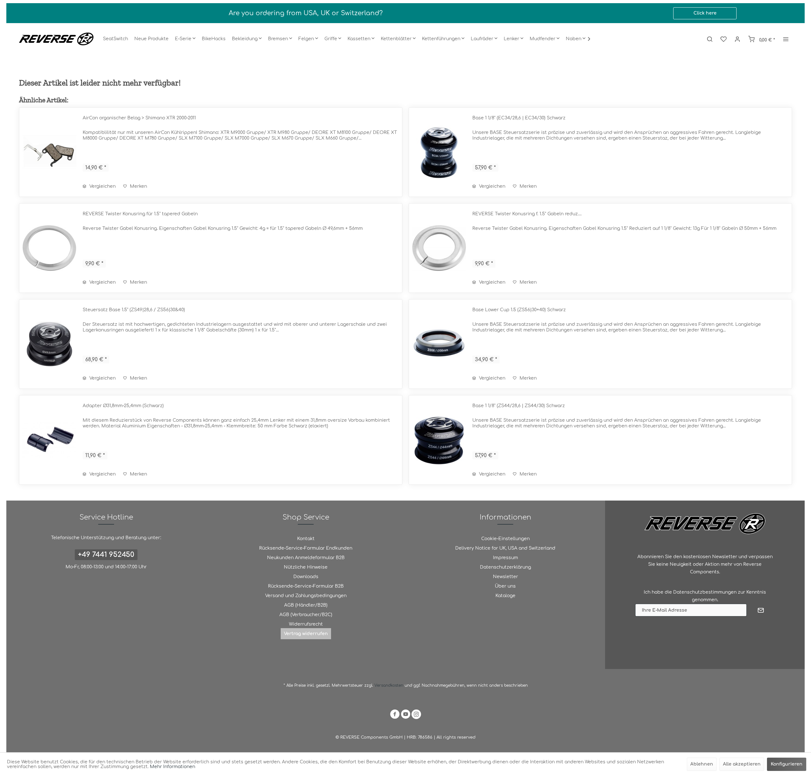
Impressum (505, 557)
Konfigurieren (786, 764)
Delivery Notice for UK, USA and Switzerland (505, 548)
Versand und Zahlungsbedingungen (306, 595)
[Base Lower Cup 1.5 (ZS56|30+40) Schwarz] (439, 344)
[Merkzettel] (723, 39)
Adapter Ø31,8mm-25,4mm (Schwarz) (123, 405)
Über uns (505, 586)
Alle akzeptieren (742, 764)
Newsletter (505, 576)
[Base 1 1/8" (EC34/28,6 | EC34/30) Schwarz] (439, 152)
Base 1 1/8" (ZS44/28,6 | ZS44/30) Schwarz (518, 405)
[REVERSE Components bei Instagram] (416, 715)
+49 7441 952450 (106, 554)
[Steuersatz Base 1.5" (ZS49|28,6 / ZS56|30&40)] (49, 344)
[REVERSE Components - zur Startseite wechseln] (56, 39)
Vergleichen (102, 186)
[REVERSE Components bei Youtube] (405, 715)
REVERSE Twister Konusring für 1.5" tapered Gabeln (140, 213)
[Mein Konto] (737, 39)
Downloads (305, 576)
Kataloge (505, 595)
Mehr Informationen (172, 766)
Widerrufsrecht (306, 624)
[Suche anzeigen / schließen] (709, 39)
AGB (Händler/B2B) (306, 605)
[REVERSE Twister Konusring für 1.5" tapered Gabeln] (49, 248)
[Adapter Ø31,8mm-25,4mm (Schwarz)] (49, 440)
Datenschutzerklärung (505, 567)
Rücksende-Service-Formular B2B (306, 586)
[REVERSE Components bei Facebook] (394, 715)
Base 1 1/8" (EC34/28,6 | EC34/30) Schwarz (518, 118)
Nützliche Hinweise (306, 567)
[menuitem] (115, 39)
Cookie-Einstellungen (505, 538)
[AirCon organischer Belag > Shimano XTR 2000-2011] (49, 152)
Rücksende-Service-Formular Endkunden (305, 548)
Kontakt (306, 538)
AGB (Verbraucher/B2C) (305, 614)
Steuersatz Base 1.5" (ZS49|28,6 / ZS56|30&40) (134, 309)
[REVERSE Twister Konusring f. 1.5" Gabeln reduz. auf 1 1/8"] (439, 248)
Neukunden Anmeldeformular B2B (306, 557)
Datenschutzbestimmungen (705, 592)
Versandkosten (388, 685)
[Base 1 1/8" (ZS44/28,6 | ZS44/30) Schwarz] (439, 440)
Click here (705, 13)
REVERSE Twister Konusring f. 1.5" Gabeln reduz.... (527, 213)
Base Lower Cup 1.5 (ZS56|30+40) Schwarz (519, 309)
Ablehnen (701, 764)
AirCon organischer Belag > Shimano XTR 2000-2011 (139, 118)
